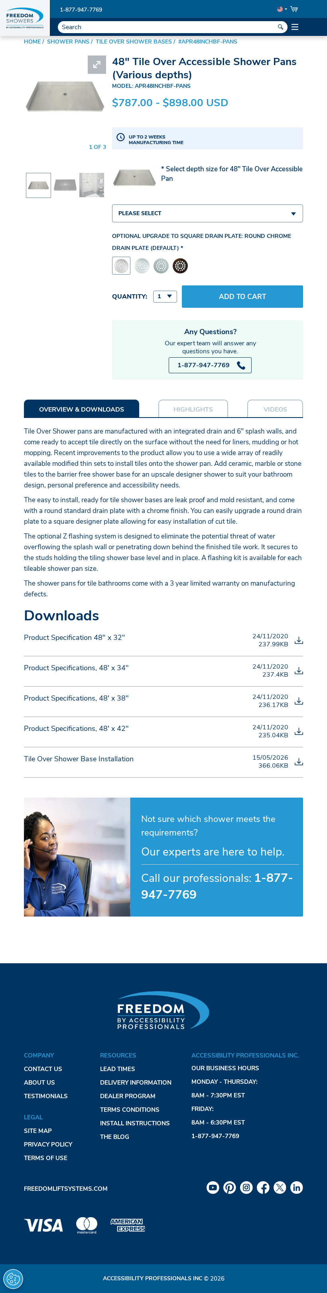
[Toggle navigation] (295, 27)
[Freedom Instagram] (246, 1187)
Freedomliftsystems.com (66, 1189)
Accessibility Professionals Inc (152, 1278)
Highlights (193, 409)
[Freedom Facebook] (263, 1187)
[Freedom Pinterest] (229, 1187)
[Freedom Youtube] (213, 1187)
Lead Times (117, 1069)
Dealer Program (128, 1096)
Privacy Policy (48, 1144)
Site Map (38, 1131)
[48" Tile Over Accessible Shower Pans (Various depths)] (38, 179)
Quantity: (129, 297)
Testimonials (46, 1096)
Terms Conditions (130, 1110)
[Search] (281, 27)
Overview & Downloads (81, 409)
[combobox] (207, 213)
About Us (39, 1083)
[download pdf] (299, 640)
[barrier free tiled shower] (91, 178)
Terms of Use (45, 1158)
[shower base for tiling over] (65, 178)
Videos (275, 409)
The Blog (114, 1137)
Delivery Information (135, 1083)
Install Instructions (135, 1123)
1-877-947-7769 (81, 9)
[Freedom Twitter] (280, 1187)
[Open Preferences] (13, 1279)
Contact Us (43, 1069)
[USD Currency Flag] (281, 9)
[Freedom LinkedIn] (296, 1187)
